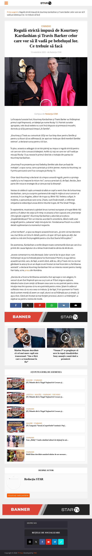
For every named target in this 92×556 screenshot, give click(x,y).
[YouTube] (48, 542)
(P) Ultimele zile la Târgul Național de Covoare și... (44, 382)
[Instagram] (30, 542)
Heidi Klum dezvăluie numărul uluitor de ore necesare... (46, 454)
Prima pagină (12, 12)
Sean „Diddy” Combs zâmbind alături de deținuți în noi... (47, 440)
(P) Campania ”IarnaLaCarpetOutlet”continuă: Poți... (46, 426)
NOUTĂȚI (29, 380)
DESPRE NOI (32, 523)
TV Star (20, 553)
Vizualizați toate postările (18, 495)
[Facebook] (42, 542)
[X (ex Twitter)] (36, 542)
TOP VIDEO (56, 394)
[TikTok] (61, 542)
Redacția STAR (55, 52)
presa (27, 270)
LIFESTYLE (29, 394)
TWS (35, 553)
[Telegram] (55, 542)
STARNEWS (46, 26)
